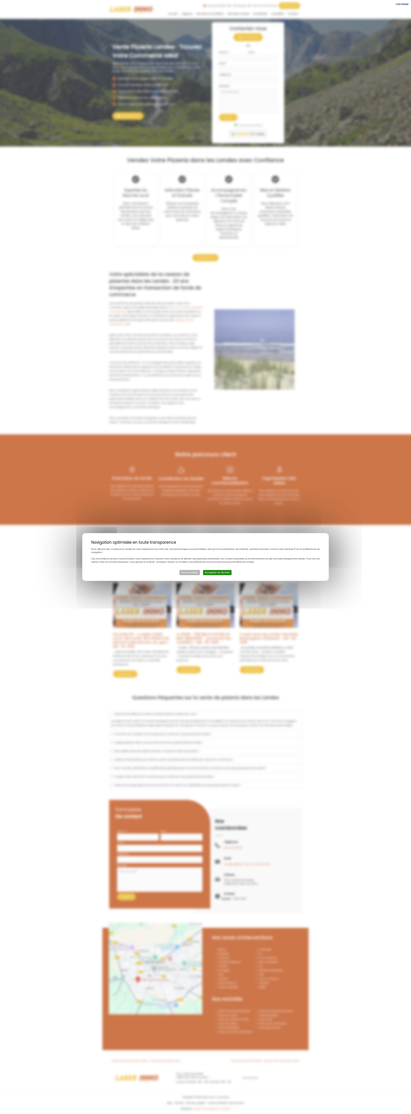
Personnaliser (189, 572)
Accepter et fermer (217, 572)
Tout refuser (402, 3)
